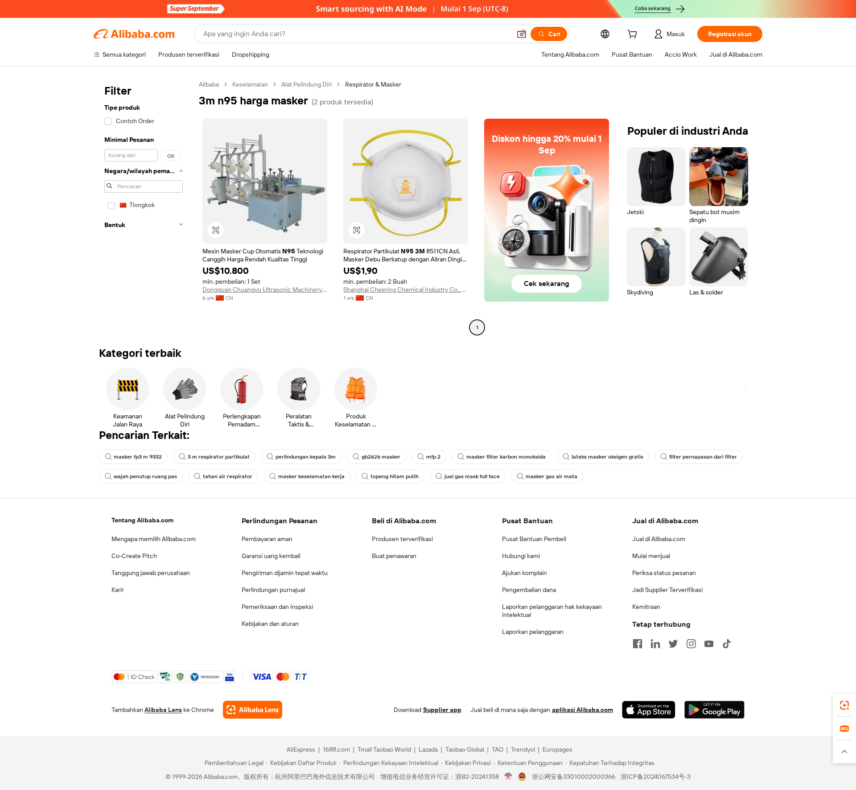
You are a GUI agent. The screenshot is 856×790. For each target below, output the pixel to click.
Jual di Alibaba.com (658, 538)
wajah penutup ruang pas (145, 476)
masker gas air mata (551, 476)
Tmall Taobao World (384, 749)
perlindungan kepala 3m (306, 457)
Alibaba (209, 84)
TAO (497, 749)
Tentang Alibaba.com (142, 520)
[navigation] (143, 207)
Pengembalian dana (529, 589)
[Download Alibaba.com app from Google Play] (714, 710)
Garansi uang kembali (271, 555)
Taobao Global (464, 749)
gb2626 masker (381, 457)
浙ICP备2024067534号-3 (656, 776)
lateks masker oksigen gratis (607, 457)
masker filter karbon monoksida (506, 457)
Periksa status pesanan (664, 572)
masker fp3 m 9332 (138, 457)
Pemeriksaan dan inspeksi (277, 606)
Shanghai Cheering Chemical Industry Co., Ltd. (405, 289)
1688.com (336, 749)
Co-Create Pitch (134, 555)
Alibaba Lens (163, 709)
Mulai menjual (651, 555)
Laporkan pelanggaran (533, 631)
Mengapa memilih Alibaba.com (153, 538)
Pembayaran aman (267, 538)
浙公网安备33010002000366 (573, 776)
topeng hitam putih (394, 476)
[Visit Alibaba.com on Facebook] (637, 643)
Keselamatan (250, 84)
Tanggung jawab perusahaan (150, 572)
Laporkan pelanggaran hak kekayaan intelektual (552, 610)
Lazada (428, 749)
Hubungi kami (521, 555)
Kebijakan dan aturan (270, 623)
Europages (557, 749)
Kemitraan (646, 606)
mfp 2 (433, 457)
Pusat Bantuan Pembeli (534, 538)
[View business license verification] (508, 776)
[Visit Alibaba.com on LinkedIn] (655, 643)
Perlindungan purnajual (273, 589)
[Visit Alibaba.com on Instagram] (691, 643)
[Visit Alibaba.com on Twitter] (673, 643)
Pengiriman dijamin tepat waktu (285, 572)
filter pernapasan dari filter (703, 457)
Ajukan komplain (524, 572)
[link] (844, 705)
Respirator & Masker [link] (373, 84)
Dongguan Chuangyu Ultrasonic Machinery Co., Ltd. (264, 289)
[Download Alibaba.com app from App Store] (648, 710)
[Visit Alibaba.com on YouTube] (709, 643)
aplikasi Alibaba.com (582, 709)
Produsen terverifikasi (402, 538)
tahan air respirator (227, 476)
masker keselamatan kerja (311, 476)
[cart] (634, 35)
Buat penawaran (394, 555)
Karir (117, 589)
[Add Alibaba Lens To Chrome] (252, 710)
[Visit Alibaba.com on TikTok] (726, 643)
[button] (521, 34)
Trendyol (523, 749)
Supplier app (442, 709)
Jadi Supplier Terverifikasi (667, 589)
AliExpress (301, 749)
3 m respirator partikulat (219, 457)
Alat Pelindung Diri (306, 84)
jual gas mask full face (472, 476)
